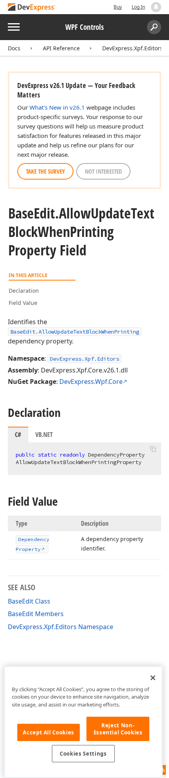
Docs (14, 48)
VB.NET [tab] (44, 434)
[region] (83, 722)
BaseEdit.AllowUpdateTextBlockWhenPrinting (74, 331)
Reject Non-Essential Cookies (118, 729)
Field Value (23, 302)
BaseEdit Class (29, 601)
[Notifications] (156, 7)
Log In (138, 7)
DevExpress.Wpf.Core (91, 381)
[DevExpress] (32, 7)
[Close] (153, 677)
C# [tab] (18, 434)
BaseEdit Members (36, 613)
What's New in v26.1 (57, 107)
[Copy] (153, 449)
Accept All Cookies (48, 732)
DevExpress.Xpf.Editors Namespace (60, 626)
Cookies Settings (83, 753)
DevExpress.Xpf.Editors (132, 48)
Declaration (24, 290)
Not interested (103, 171)
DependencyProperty (116, 454)
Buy (118, 7)
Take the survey (45, 171)
